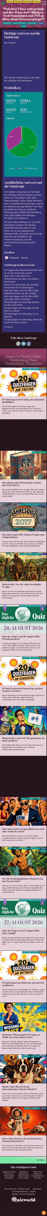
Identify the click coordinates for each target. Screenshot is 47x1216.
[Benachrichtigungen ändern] (44, 1213)
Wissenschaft (36, 1004)
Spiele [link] (37, 798)
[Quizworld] (23, 1206)
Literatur (25, 848)
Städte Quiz (37, 1174)
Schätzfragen (23, 1174)
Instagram (31, 1194)
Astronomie (27, 1108)
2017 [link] (22, 504)
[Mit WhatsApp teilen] (18, 345)
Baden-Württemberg (19, 23)
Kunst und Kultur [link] (35, 848)
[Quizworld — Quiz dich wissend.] (4, 4)
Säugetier (27, 1056)
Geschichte (36, 504)
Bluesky (15, 1194)
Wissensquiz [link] (19, 1004)
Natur (37, 1056)
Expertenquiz (9, 1176)
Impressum (36, 1189)
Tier (33, 1056)
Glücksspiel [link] (31, 798)
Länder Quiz (37, 1172)
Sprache (34, 452)
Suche (10, 1)
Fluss (23, 26)
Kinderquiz (9, 1178)
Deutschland (32, 23)
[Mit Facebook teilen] (29, 345)
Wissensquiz (9, 1174)
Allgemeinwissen (35, 369)
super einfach (42, 452)
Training (27, 1)
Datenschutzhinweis (20, 1191)
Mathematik (27, 1004)
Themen (18, 1)
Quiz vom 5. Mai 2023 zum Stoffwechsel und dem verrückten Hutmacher (21, 279)
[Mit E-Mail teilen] (23, 345)
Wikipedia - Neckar (18, 257)
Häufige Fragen (24, 1189)
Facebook (22, 1194)
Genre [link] (10, 848)
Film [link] (15, 848)
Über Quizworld (11, 1189)
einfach (41, 23)
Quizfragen (25, 369)
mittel (43, 707)
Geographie (7, 23)
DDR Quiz (37, 1178)
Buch (20, 848)
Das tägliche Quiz (24, 605)
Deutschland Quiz (37, 1176)
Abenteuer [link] (43, 850)
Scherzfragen (23, 1176)
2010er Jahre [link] (28, 504)
